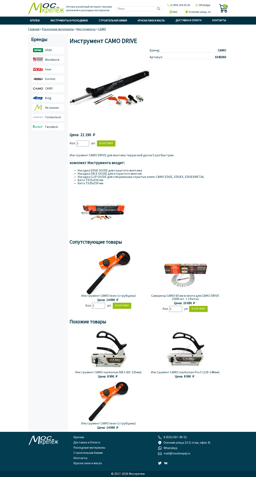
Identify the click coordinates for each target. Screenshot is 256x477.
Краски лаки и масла (151, 20)
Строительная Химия (113, 20)
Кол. (73, 143)
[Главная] (46, 8)
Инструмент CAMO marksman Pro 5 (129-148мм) (185, 372)
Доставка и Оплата (188, 20)
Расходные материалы (89, 447)
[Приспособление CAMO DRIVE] (103, 231)
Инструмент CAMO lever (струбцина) (108, 296)
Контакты (219, 20)
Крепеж (35, 20)
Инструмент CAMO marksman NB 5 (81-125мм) (108, 372)
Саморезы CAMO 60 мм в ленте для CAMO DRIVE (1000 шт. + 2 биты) (185, 297)
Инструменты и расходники (69, 20)
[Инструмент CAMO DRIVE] (110, 128)
